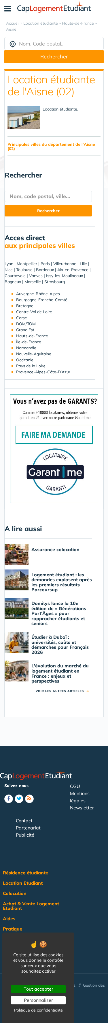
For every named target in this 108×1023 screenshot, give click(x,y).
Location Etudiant (23, 883)
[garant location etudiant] (54, 448)
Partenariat (28, 828)
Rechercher (54, 56)
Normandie (26, 347)
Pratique (12, 929)
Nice (9, 269)
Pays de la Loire (31, 365)
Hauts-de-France (32, 335)
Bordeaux (45, 269)
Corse (21, 317)
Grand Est (25, 329)
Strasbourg (54, 281)
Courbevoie (15, 275)
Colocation (14, 893)
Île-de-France (28, 341)
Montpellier (27, 263)
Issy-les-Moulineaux (64, 275)
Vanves (36, 275)
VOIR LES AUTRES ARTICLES (62, 691)
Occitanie (24, 359)
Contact (24, 820)
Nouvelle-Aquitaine (33, 353)
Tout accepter (38, 989)
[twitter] (19, 799)
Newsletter (82, 808)
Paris (45, 263)
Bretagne (24, 305)
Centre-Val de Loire (34, 311)
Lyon (9, 263)
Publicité (25, 835)
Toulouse (24, 269)
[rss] (29, 799)
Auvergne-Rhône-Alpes (38, 293)
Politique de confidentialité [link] (38, 1010)
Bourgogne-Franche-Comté (41, 299)
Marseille (32, 281)
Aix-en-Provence (72, 269)
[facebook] (8, 799)
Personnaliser (38, 1000)
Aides (9, 918)
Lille (83, 263)
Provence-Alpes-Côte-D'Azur (43, 371)
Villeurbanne (64, 263)
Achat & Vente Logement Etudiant (31, 905)
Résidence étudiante (25, 872)
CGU (75, 786)
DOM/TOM (26, 323)
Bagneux (13, 281)
